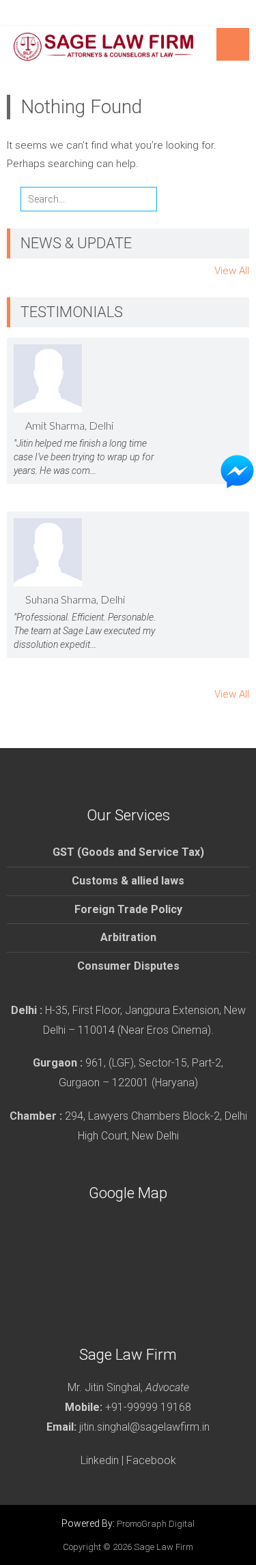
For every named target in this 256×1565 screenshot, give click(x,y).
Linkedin (100, 1460)
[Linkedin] (142, 12)
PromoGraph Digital (156, 1524)
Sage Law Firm (163, 1547)
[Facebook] (114, 12)
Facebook (151, 1460)
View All (231, 271)
